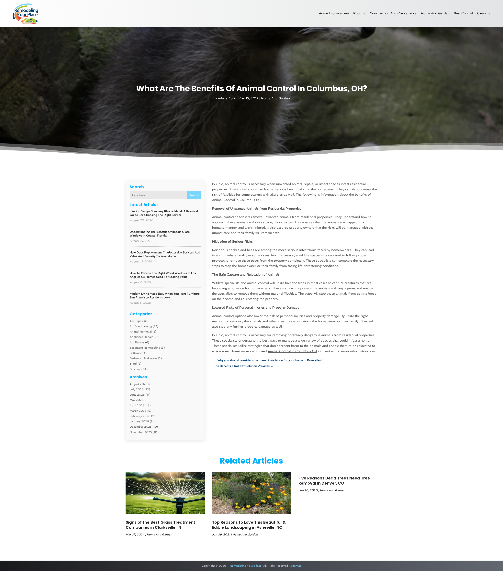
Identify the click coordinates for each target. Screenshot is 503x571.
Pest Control (463, 13)
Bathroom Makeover (143, 358)
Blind (133, 363)
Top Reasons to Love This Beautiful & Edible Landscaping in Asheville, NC (249, 525)
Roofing (359, 13)
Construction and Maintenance (393, 13)
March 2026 (138, 410)
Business (136, 369)
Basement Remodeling (145, 347)
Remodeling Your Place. (246, 565)
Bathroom (136, 353)
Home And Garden (435, 13)
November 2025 (141, 432)
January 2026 (139, 421)
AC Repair (136, 321)
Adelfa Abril (227, 98)
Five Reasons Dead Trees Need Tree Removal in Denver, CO (334, 480)
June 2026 (137, 394)
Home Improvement (334, 13)
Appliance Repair (141, 336)
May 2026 (137, 399)
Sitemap (296, 565)
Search (194, 195)
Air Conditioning (141, 326)
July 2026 (137, 389)
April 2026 (137, 405)
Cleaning (483, 13)
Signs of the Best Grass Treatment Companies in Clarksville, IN (160, 525)
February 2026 (140, 416)
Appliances (137, 342)
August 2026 (139, 384)
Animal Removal (141, 331)
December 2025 (141, 426)
